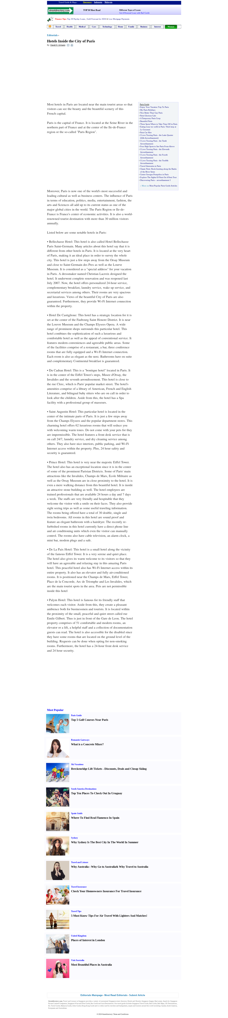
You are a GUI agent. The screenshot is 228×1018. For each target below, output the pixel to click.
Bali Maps (160, 1003)
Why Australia (80, 866)
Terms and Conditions (121, 1014)
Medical (82, 27)
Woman (171, 27)
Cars (94, 27)
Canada (163, 1006)
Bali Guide (153, 1003)
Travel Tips (76, 911)
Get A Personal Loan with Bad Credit (134, 13)
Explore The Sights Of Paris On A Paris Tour (158, 177)
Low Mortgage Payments (119, 19)
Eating (143, 127)
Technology (107, 27)
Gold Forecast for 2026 (96, 19)
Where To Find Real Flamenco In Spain (95, 817)
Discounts (110, 768)
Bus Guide (94, 1003)
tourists (138, 1006)
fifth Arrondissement (149, 138)
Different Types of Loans (130, 10)
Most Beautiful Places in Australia (91, 964)
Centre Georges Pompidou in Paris (154, 174)
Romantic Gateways (80, 740)
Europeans (52, 1008)
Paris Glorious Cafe (148, 116)
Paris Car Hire (146, 132)
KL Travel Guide (54, 1006)
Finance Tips (60, 19)
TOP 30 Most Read (91, 10)
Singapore (87, 2)
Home (120, 27)
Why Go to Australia (103, 866)
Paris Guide (76, 715)
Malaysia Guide (66, 1006)
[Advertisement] (76, 75)
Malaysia (108, 2)
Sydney (74, 838)
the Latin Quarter (166, 135)
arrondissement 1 (164, 180)
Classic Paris (145, 169)
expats (130, 1006)
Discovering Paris (147, 180)
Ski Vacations (77, 764)
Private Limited (53, 1003)
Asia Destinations (107, 1003)
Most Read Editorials (115, 995)
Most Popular (55, 709)
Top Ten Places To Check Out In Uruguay (96, 793)
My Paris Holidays (147, 110)
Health (69, 27)
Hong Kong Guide (88, 1006)
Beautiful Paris (146, 121)
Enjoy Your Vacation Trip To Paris (154, 107)
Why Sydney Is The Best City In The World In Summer (104, 842)
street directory (121, 1001)
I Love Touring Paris (148, 135)
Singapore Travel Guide (140, 1003)
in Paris (162, 127)
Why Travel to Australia (133, 866)
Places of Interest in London (88, 940)
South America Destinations (84, 789)
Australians (63, 1008)
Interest (157, 27)
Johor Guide (76, 1006)
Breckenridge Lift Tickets (86, 768)
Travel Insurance (79, 887)
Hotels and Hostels (134, 1001)
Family (131, 27)
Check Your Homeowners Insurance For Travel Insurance (106, 891)
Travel (58, 27)
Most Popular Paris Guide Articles (163, 186)
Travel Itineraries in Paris (150, 166)
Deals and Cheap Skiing (132, 768)
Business (143, 27)
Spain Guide (76, 813)
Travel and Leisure (79, 862)
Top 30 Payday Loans (76, 19)
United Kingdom (78, 936)
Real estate (158, 1001)
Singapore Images (148, 1001)
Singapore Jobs (73, 1008)
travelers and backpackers (119, 1006)
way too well (152, 127)
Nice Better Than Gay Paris (151, 113)
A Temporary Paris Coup (150, 118)
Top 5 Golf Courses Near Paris (89, 719)
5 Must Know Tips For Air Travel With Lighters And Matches (108, 915)
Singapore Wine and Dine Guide (79, 1003)
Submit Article (137, 995)
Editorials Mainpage (92, 995)
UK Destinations (171, 1003)
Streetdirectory (107, 1014)
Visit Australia (77, 960)
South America (172, 1006)
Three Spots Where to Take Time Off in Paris (158, 124)
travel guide (121, 1003)
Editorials (52, 35)
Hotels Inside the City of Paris (71, 41)
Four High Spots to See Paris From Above (157, 146)
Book (153, 169)
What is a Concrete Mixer (86, 744)
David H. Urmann (57, 45)
